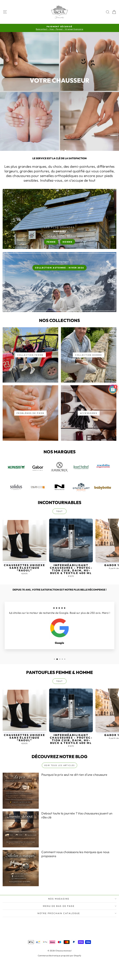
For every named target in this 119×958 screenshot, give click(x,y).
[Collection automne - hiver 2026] (59, 282)
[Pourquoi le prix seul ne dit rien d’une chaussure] (21, 791)
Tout (59, 511)
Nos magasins (58, 898)
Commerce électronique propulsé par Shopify (59, 955)
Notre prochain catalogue (58, 913)
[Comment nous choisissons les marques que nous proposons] (21, 868)
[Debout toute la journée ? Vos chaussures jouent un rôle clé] (21, 829)
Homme (68, 242)
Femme (51, 242)
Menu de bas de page (58, 906)
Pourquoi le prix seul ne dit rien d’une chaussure (74, 775)
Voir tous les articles (59, 765)
